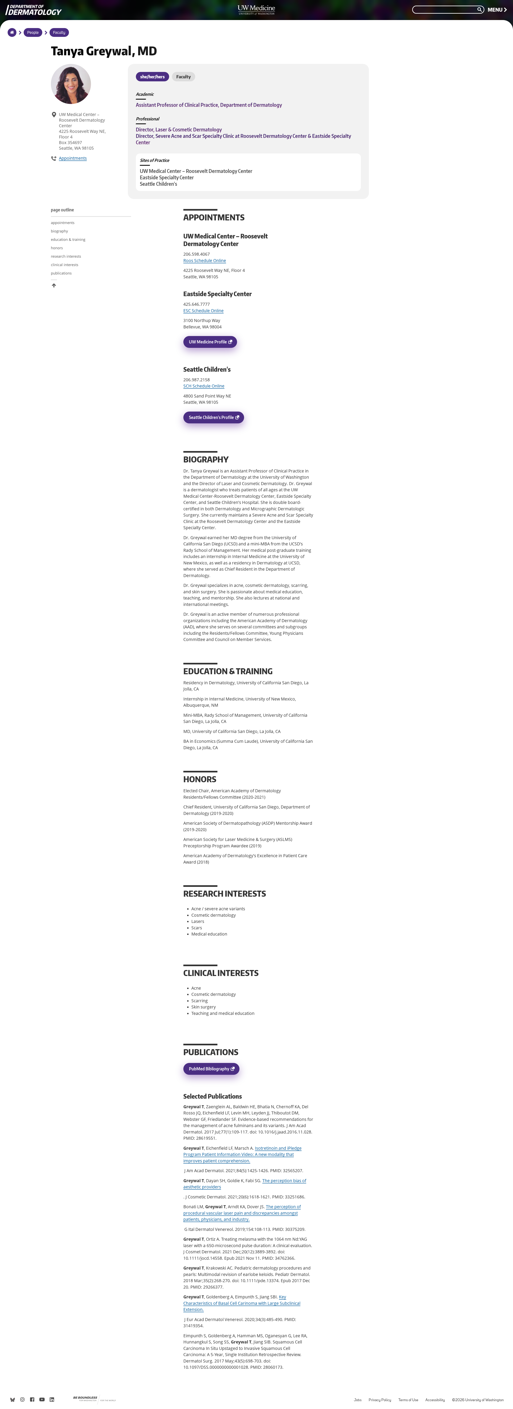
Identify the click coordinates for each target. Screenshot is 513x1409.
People (33, 33)
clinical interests (64, 264)
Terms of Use (409, 1398)
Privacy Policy (381, 1398)
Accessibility (436, 1398)
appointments (63, 222)
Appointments (73, 158)
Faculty (59, 33)
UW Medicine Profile (213, 343)
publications (62, 273)
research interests (66, 256)
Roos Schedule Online (204, 260)
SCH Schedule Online (203, 386)
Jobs (359, 1398)
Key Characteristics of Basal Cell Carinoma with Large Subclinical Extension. (241, 1303)
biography (59, 231)
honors (57, 247)
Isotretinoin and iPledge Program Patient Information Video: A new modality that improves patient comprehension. (242, 1154)
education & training (68, 239)
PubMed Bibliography (214, 1070)
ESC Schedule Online (203, 310)
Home (11, 35)
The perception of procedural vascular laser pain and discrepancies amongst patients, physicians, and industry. (242, 1213)
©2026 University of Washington (478, 1400)
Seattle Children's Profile (216, 419)
